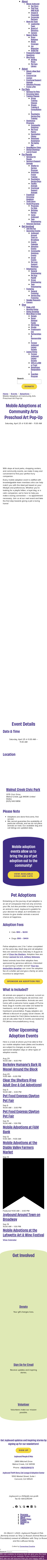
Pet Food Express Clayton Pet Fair (21, 1098)
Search (20, 378)
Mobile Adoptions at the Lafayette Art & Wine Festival (23, 1232)
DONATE (29, 386)
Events (14, 394)
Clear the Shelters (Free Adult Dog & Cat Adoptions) (22, 1082)
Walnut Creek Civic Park (23, 789)
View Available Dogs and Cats (23, 875)
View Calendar (10, 1239)
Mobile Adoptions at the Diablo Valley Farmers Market (20, 1147)
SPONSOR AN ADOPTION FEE (23, 981)
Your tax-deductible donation (21, 967)
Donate (23, 1306)
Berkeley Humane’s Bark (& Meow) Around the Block (22, 1066)
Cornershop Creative (27, 1546)
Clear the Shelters (17, 954)
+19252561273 (27, 1467)
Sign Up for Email (24, 1364)
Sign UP (23, 1450)
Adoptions (24, 394)
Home (5, 394)
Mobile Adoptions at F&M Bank (21, 1129)
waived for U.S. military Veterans (24, 956)
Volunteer (23, 1404)
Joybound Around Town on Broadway (21, 1216)
